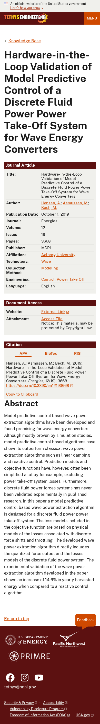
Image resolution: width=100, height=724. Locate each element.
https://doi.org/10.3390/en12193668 (37, 385)
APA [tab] (23, 353)
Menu (92, 18)
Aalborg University (58, 255)
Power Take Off (71, 279)
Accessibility (53, 703)
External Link (53, 311)
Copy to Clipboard (22, 394)
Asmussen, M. (75, 203)
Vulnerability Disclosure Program (37, 709)
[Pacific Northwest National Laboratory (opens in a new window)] (67, 641)
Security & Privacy (19, 703)
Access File (52, 319)
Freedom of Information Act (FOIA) (38, 715)
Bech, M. (49, 207)
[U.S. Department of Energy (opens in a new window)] (26, 641)
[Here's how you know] (50, 6)
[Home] (26, 18)
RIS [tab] (77, 353)
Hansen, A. (51, 203)
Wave (46, 261)
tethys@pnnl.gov (20, 687)
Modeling (49, 268)
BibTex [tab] (51, 353)
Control (48, 279)
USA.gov (83, 715)
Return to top (16, 618)
